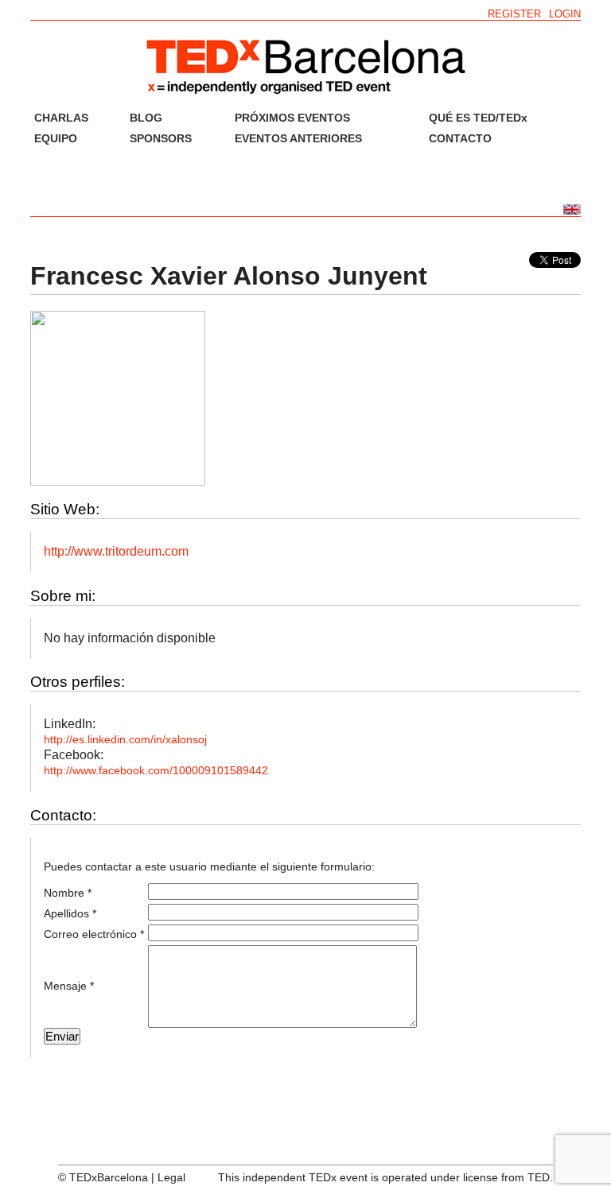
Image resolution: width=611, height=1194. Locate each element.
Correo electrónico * (94, 934)
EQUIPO (55, 138)
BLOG (146, 117)
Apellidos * (70, 913)
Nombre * (67, 892)
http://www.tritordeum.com (116, 551)
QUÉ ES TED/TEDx (478, 117)
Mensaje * (69, 985)
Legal (171, 1177)
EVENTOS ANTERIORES (298, 138)
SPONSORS (161, 138)
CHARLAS (61, 117)
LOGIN (565, 14)
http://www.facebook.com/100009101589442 (156, 770)
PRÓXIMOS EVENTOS (292, 117)
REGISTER (514, 14)
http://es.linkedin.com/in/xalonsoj (125, 739)
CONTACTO (460, 138)
